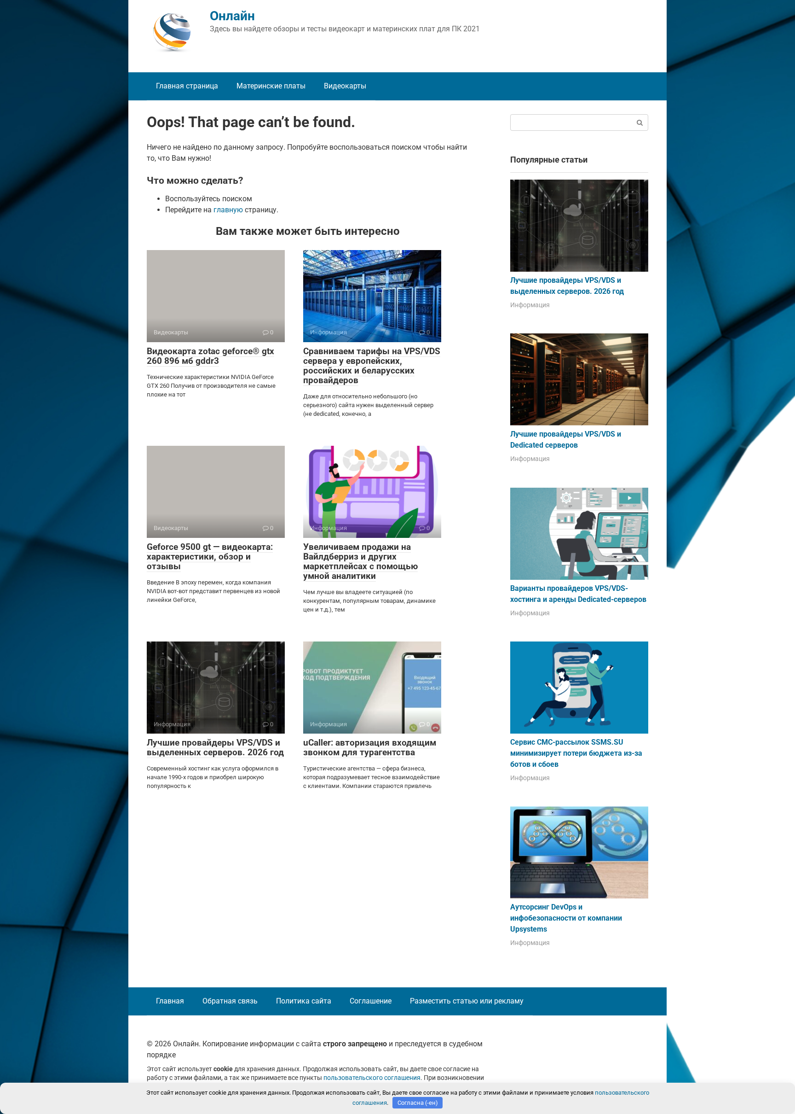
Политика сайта (303, 1001)
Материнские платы (270, 86)
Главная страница (187, 86)
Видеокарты (345, 86)
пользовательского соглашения (372, 1078)
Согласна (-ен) (418, 1102)
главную (228, 209)
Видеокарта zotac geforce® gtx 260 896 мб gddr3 (210, 356)
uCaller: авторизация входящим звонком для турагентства (369, 747)
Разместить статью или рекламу (467, 1001)
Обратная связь (230, 1001)
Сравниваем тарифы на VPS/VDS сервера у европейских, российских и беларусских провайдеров (371, 365)
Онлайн (232, 15)
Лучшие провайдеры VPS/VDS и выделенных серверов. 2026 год (215, 747)
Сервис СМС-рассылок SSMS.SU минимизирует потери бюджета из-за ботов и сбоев (576, 753)
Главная (170, 1001)
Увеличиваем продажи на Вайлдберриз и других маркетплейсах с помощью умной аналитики (360, 561)
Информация (530, 305)
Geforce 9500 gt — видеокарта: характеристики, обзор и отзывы (210, 557)
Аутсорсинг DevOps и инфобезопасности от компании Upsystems (566, 918)
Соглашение (371, 1001)
